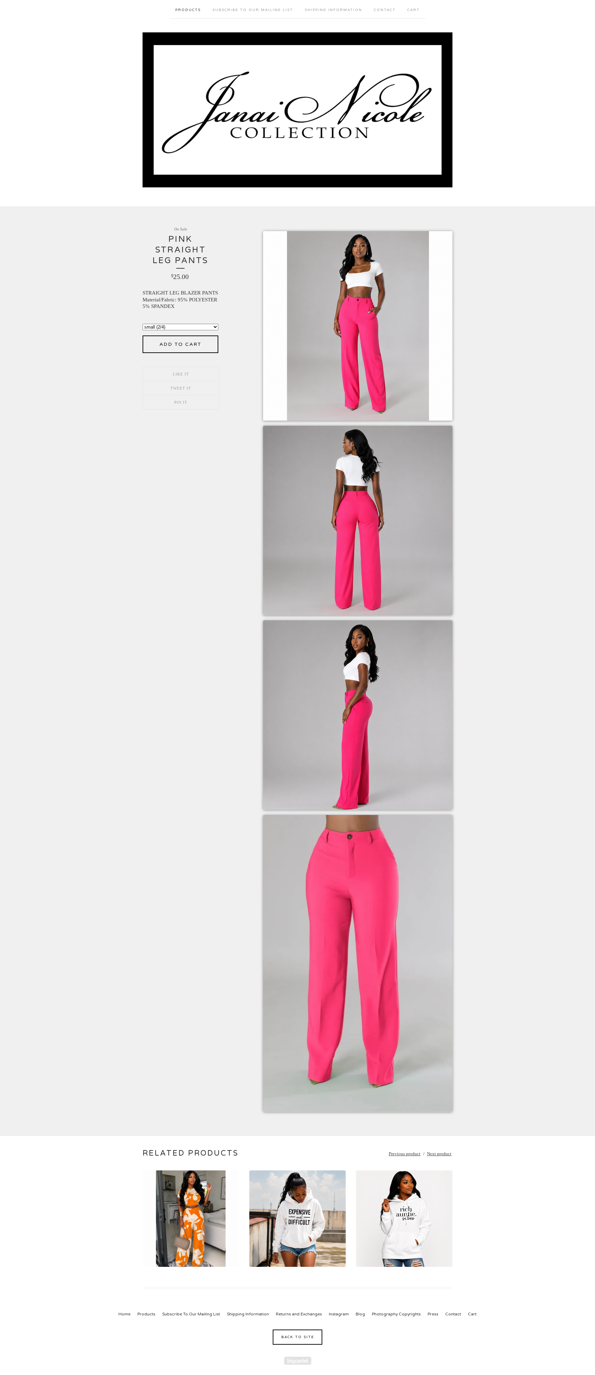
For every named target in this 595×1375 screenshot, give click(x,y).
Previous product (404, 1153)
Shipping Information (333, 10)
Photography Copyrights (396, 1314)
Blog (360, 1314)
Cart (413, 10)
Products (188, 10)
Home (124, 1314)
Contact (385, 10)
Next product (439, 1153)
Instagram (339, 1314)
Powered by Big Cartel (297, 1361)
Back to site (297, 1337)
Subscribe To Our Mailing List (252, 10)
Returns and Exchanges (299, 1314)
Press (433, 1314)
